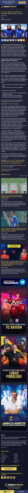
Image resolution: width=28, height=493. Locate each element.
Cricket (2, 454)
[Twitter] (5, 40)
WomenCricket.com (21, 165)
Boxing (15, 454)
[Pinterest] (15, 40)
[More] (23, 40)
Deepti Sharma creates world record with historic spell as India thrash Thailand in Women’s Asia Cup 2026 (14, 230)
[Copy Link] (21, 40)
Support (16, 458)
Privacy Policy (4, 456)
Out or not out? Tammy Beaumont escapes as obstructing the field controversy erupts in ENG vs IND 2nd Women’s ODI (13, 161)
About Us (16, 462)
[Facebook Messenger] (13, 40)
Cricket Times (5, 166)
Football (3, 460)
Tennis (2, 462)
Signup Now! (22, 2)
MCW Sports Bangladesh (14, 488)
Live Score (16, 460)
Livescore (21, 491)
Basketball (3, 458)
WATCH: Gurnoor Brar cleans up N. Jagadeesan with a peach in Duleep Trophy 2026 (12, 196)
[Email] (10, 40)
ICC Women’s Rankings (13, 104)
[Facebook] (2, 40)
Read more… (4, 447)
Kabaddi (16, 456)
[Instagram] (7, 40)
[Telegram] (18, 40)
